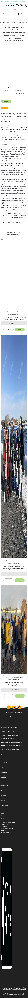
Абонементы (3, 795)
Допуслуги (3, 797)
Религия (2, 767)
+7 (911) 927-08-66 (8, 5)
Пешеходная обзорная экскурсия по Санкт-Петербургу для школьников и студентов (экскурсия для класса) (14, 312)
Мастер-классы (4, 772)
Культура (3, 764)
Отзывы (2, 813)
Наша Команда (4, 815)
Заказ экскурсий (4, 808)
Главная (2, 752)
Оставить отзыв (11, 228)
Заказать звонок (14, 9)
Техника (3, 759)
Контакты (3, 818)
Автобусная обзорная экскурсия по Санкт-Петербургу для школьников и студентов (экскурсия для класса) (14, 561)
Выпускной (3, 780)
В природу (3, 769)
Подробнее (8, 329)
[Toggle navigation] (14, 17)
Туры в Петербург (5, 787)
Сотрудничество (4, 805)
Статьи (2, 803)
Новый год (3, 782)
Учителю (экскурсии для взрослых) (8, 792)
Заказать (6, 101)
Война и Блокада (4, 785)
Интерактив (3, 777)
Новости (3, 800)
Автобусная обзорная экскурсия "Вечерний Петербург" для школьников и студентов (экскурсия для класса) (14, 677)
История (3, 754)
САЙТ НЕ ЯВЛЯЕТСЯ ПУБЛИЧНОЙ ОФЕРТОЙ (11, 749)
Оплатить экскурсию (5, 810)
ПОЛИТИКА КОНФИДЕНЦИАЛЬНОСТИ (9, 735)
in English (3, 790)
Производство (4, 762)
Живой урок (3, 775)
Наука (2, 757)
